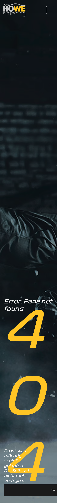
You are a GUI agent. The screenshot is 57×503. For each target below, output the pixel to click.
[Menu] (50, 10)
